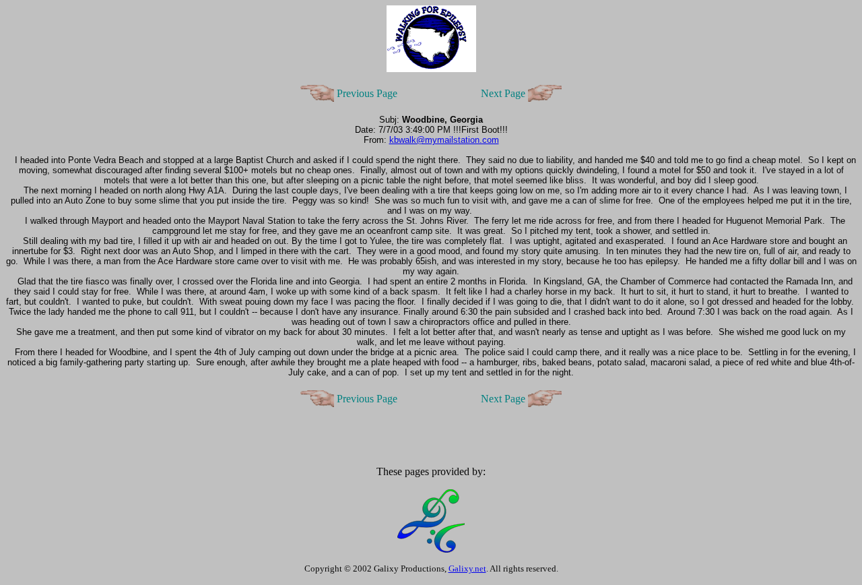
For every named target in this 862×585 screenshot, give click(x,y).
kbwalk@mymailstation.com (444, 140)
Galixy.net (467, 568)
